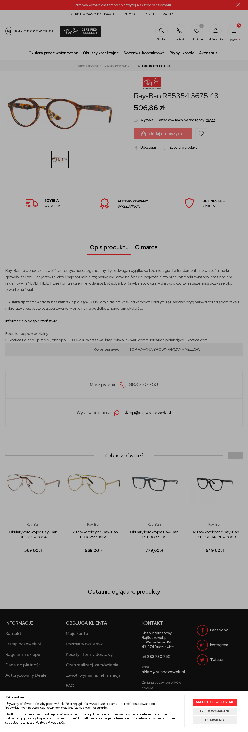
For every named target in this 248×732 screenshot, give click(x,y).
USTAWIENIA (215, 720)
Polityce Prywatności (50, 722)
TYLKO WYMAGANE (215, 711)
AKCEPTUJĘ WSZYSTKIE (215, 702)
